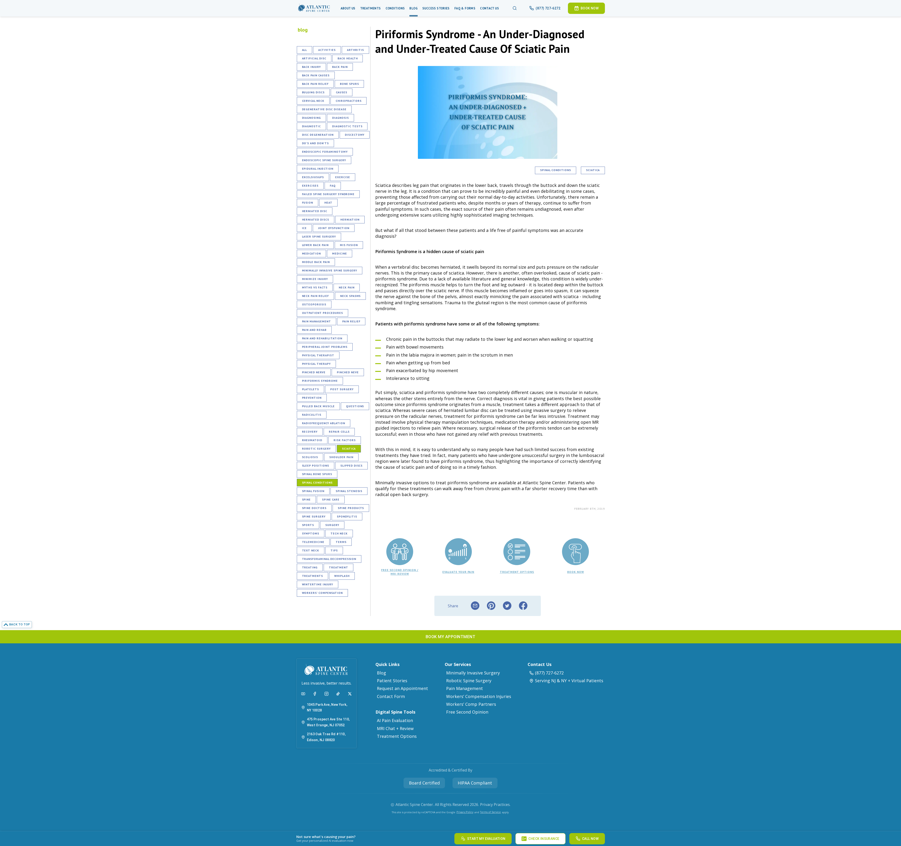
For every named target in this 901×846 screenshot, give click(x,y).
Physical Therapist (318, 355)
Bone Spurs (349, 84)
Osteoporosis (314, 304)
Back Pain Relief (315, 84)
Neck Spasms (350, 296)
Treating (310, 567)
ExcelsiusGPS (313, 177)
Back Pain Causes (316, 75)
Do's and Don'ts (315, 143)
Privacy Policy (465, 812)
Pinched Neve (348, 372)
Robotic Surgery (316, 448)
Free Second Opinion (467, 712)
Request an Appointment (402, 688)
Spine (306, 499)
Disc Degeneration (318, 134)
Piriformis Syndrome (320, 380)
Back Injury (311, 67)
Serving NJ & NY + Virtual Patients (569, 680)
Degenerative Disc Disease (324, 109)
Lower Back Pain (315, 245)
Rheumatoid (312, 440)
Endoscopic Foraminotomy (325, 151)
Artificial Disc (314, 58)
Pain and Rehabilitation (322, 338)
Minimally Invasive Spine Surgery (329, 270)
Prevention (312, 397)
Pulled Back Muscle (318, 406)
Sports (308, 525)
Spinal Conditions (317, 482)
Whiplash (342, 576)
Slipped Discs (351, 465)
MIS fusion (349, 245)
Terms (341, 542)
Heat (328, 202)
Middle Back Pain (316, 262)
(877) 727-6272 (549, 673)
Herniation (349, 219)
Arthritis (355, 50)
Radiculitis (312, 414)
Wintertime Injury (317, 584)
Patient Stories (392, 680)
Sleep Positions (315, 465)
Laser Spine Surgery (319, 236)
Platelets (310, 389)
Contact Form (391, 696)
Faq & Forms (464, 8)
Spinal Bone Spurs (317, 474)
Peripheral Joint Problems (324, 347)
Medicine (339, 253)
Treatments (370, 8)
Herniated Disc (314, 211)
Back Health (348, 58)
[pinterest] (491, 605)
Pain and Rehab (314, 330)
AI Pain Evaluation (395, 720)
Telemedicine (313, 542)
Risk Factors (345, 440)
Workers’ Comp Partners (471, 704)
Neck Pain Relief (315, 296)
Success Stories (436, 8)
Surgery (332, 525)
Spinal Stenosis (349, 491)
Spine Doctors (314, 508)
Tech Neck (339, 533)
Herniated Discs (315, 219)
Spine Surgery (314, 516)
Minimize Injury (315, 279)
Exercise (342, 177)
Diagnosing (311, 117)
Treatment (338, 567)
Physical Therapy (316, 364)
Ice (304, 228)
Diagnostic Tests (347, 126)
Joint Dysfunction (333, 228)
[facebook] (523, 605)
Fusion (307, 202)
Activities (327, 50)
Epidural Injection (317, 168)
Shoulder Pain (341, 457)
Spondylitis (347, 516)
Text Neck (310, 550)
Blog (413, 8)
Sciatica (349, 448)
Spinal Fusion (313, 491)
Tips (334, 550)
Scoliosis (310, 457)
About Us (348, 8)
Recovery (310, 431)
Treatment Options (397, 736)
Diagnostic (311, 126)
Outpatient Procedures (322, 313)
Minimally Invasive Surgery (473, 673)
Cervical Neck (313, 101)
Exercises (310, 185)
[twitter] (507, 605)
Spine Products (351, 508)
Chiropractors (348, 101)
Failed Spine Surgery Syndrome (328, 194)
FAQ (333, 185)
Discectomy (355, 134)
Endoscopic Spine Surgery (324, 160)
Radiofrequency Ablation (323, 423)
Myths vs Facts (314, 287)
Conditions (395, 8)
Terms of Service (490, 812)
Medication (311, 253)
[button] (314, 8)
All (304, 50)
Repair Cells (339, 431)
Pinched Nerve (314, 372)
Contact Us (489, 8)
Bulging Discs (313, 92)
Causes (341, 92)
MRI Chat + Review (395, 728)
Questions (355, 406)
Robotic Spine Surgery (468, 680)
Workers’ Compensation (322, 593)
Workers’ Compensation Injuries (478, 696)
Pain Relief (351, 321)
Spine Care (330, 499)
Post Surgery (342, 389)
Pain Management (316, 321)
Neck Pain (347, 287)
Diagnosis (340, 117)
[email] (475, 605)
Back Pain (340, 67)
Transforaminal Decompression (329, 559)
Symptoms (310, 533)
